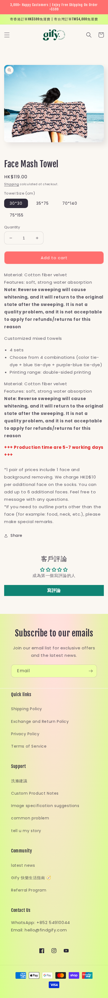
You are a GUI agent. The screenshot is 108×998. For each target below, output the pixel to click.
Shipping (11, 184)
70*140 (69, 203)
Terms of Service (29, 746)
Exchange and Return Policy (40, 721)
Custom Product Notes (35, 793)
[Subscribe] (90, 671)
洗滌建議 (19, 781)
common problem (30, 818)
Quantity (12, 227)
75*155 (17, 215)
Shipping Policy (26, 709)
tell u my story (26, 830)
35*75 (42, 203)
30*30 (16, 203)
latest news (23, 865)
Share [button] (16, 535)
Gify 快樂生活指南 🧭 (31, 878)
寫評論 (54, 590)
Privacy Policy (25, 734)
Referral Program (29, 890)
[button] (7, 35)
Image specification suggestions (45, 805)
